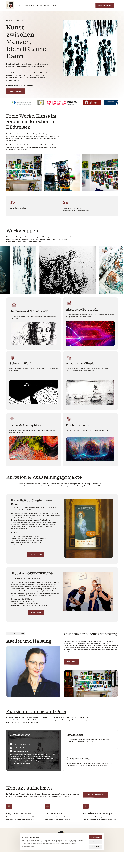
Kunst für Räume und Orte (36, 711)
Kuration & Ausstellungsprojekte (44, 477)
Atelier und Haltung (29, 641)
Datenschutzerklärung (28, 846)
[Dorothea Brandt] (10, 5)
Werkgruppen (22, 231)
